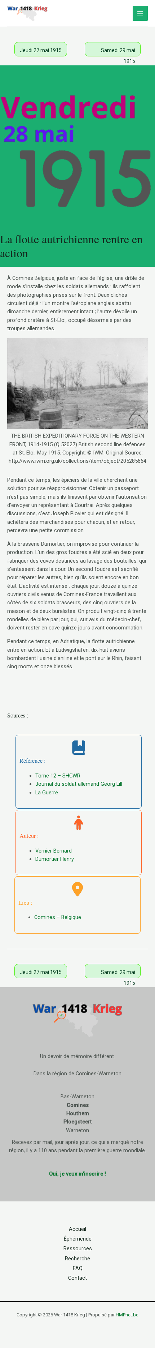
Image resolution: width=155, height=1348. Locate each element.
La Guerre (46, 792)
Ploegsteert (77, 1121)
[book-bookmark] (79, 748)
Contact (77, 1278)
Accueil (77, 1229)
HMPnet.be (127, 1314)
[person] (79, 823)
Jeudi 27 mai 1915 (41, 50)
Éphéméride (78, 1239)
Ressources (77, 1248)
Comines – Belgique (57, 917)
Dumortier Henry (54, 859)
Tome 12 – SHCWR (57, 775)
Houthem (77, 1113)
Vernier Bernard (53, 851)
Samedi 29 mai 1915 (118, 51)
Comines (78, 1105)
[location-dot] (77, 889)
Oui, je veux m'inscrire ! (77, 1174)
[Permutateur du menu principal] (140, 13)
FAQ (78, 1268)
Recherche (77, 1258)
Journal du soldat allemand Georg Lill (78, 784)
